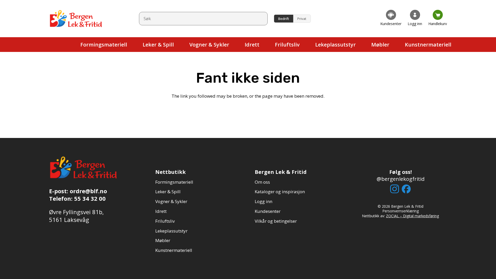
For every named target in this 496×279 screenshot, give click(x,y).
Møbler (162, 240)
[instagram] (394, 188)
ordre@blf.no (88, 191)
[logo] (76, 18)
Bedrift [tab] (283, 18)
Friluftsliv (165, 221)
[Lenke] (390, 18)
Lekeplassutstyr (171, 231)
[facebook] (406, 188)
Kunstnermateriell (173, 250)
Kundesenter (268, 211)
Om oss (262, 182)
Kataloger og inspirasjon (280, 192)
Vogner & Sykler (171, 201)
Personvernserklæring (400, 210)
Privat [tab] (301, 18)
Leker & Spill (168, 192)
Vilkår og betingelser (276, 221)
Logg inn (263, 201)
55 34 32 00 (90, 198)
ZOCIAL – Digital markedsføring (412, 215)
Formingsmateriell (174, 182)
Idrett (161, 211)
